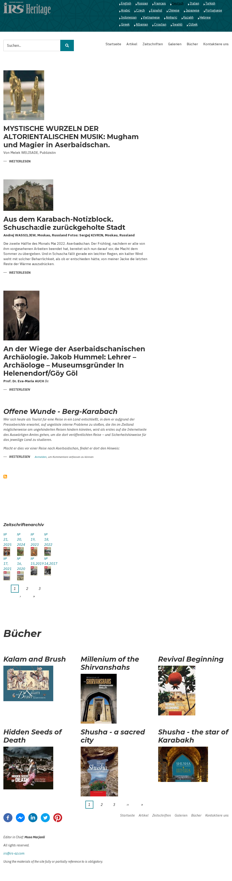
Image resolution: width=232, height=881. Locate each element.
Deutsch (178, 3)
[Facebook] (7, 817)
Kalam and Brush (34, 659)
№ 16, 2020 (20, 563)
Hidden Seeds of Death (32, 736)
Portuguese (213, 10)
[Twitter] (45, 817)
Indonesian (129, 17)
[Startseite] (27, 8)
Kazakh (188, 17)
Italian (194, 3)
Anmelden (41, 457)
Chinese (173, 10)
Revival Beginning (191, 659)
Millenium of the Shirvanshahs (110, 663)
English (126, 3)
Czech (140, 10)
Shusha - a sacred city (113, 736)
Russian (142, 3)
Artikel (131, 44)
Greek (125, 24)
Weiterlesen (20, 162)
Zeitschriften (153, 44)
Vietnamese (151, 17)
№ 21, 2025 (6, 539)
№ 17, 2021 (6, 563)
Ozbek (193, 24)
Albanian (142, 24)
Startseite (113, 44)
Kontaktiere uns (216, 44)
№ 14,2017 (47, 561)
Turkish (210, 3)
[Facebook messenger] (20, 817)
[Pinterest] (57, 817)
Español (156, 10)
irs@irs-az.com (13, 853)
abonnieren (5, 476)
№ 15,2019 (34, 561)
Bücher (192, 44)
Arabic (125, 10)
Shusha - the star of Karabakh (193, 736)
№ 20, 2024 (20, 539)
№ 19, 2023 (34, 539)
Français (160, 3)
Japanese (192, 10)
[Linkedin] (32, 817)
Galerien (174, 44)
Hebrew (205, 17)
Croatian (160, 24)
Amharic (171, 17)
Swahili (177, 24)
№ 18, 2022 (47, 539)
